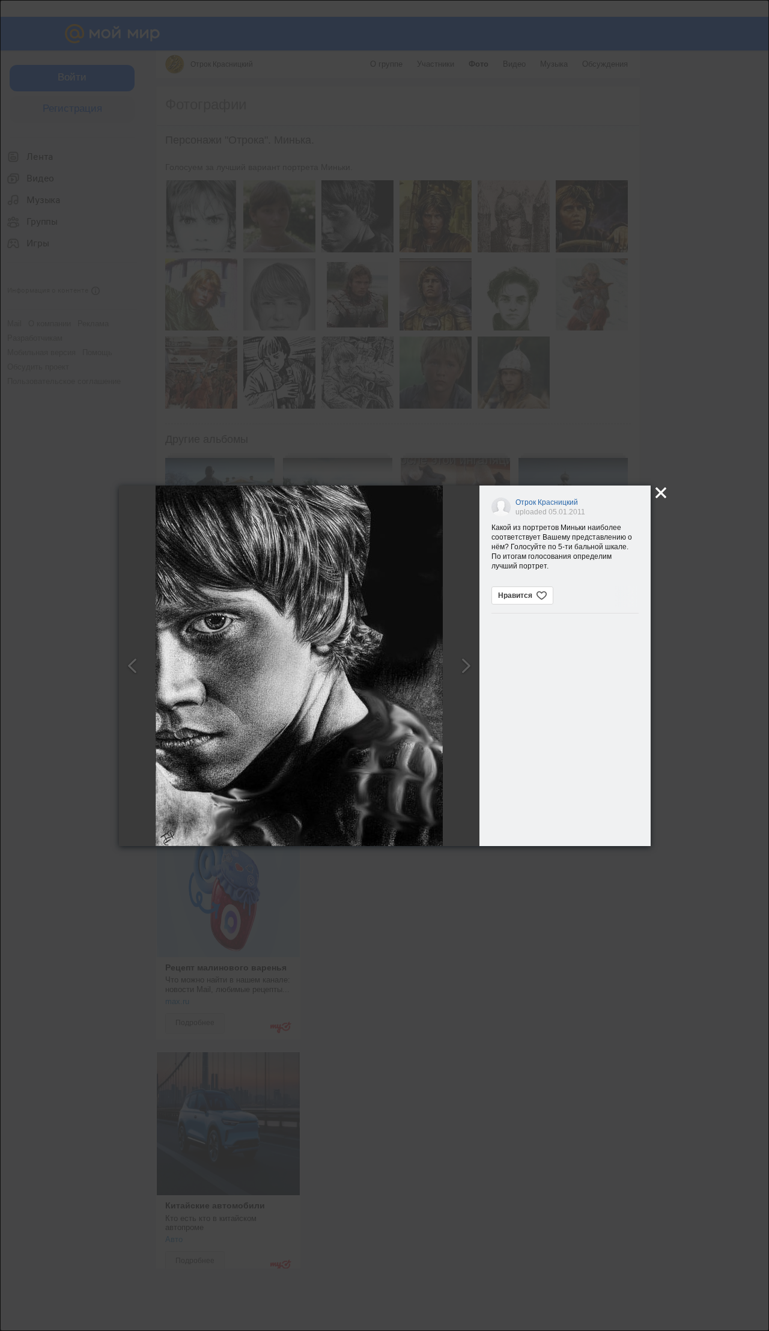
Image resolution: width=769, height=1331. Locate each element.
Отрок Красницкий (546, 502)
